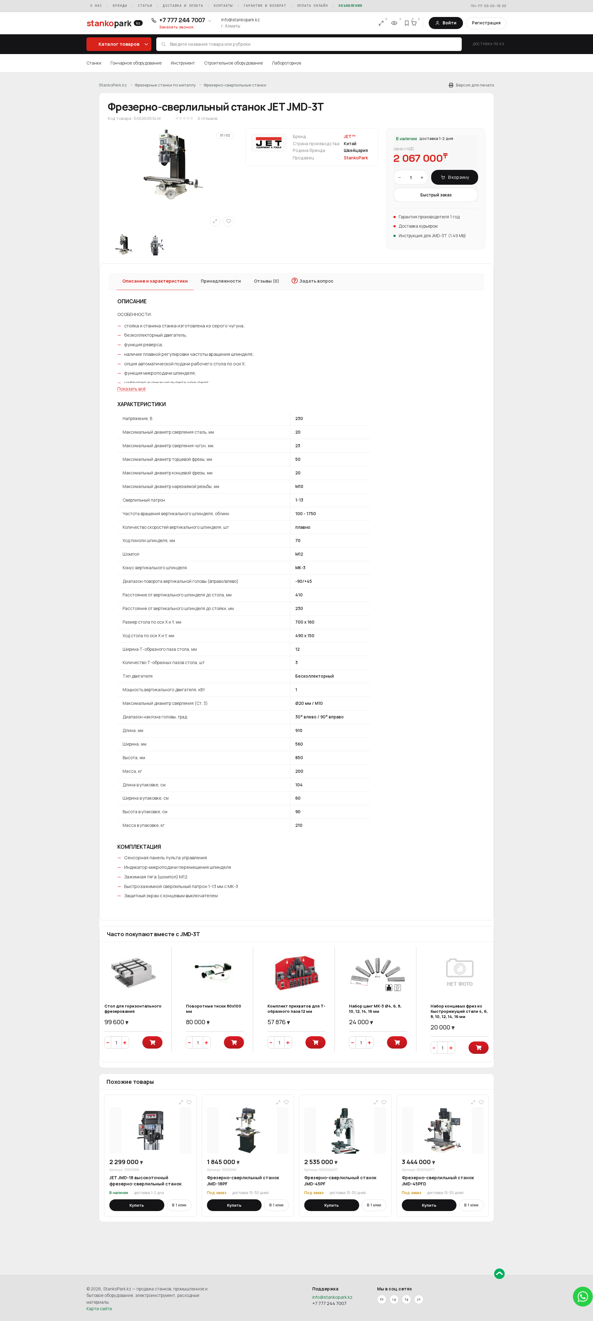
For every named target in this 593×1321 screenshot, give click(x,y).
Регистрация (486, 23)
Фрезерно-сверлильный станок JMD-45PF (340, 1181)
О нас (96, 5)
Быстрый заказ (436, 195)
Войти (449, 23)
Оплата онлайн (312, 5)
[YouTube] (418, 1299)
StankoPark (356, 157)
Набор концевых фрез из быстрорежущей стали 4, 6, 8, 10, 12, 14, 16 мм (459, 1011)
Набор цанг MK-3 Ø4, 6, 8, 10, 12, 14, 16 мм (375, 1008)
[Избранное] (407, 23)
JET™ (349, 136)
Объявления (350, 5)
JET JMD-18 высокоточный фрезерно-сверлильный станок (145, 1181)
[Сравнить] (215, 221)
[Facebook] (381, 1299)
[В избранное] (228, 221)
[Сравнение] (381, 23)
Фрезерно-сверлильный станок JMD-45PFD (438, 1181)
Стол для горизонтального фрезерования (133, 1008)
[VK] (394, 1299)
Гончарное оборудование (136, 63)
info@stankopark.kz (240, 20)
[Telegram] (406, 1299)
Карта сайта (99, 1308)
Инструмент (183, 63)
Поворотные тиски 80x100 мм (213, 1008)
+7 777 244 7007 (329, 1303)
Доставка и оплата (183, 5)
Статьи (145, 5)
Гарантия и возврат (265, 5)
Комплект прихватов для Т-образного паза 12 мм (296, 1008)
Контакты (223, 5)
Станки (93, 63)
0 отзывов (207, 118)
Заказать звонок (176, 27)
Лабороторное (286, 63)
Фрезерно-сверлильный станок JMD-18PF (243, 1181)
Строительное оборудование (233, 63)
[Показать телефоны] (209, 20)
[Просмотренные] (394, 23)
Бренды (120, 5)
